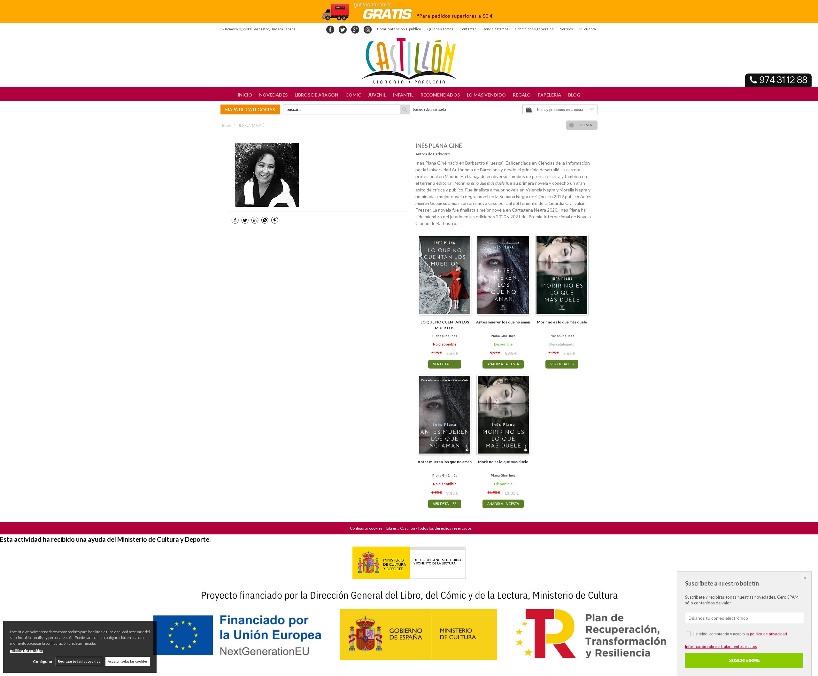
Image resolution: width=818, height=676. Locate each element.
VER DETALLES (444, 364)
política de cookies (26, 650)
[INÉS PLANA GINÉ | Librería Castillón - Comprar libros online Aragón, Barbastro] (267, 175)
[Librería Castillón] (409, 61)
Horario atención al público (399, 29)
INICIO (245, 94)
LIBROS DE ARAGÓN (316, 94)
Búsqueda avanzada (429, 109)
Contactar (467, 29)
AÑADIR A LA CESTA (503, 364)
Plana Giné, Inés (444, 336)
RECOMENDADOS (440, 94)
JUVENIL (377, 94)
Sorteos (566, 29)
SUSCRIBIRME (744, 660)
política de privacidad (768, 634)
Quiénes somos (440, 29)
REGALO (522, 94)
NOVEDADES (273, 94)
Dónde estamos (495, 29)
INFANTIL (403, 94)
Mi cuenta (587, 29)
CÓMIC (353, 94)
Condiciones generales (534, 29)
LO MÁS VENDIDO (486, 94)
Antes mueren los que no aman (503, 322)
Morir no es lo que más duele (562, 322)
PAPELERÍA (549, 94)
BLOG (574, 94)
